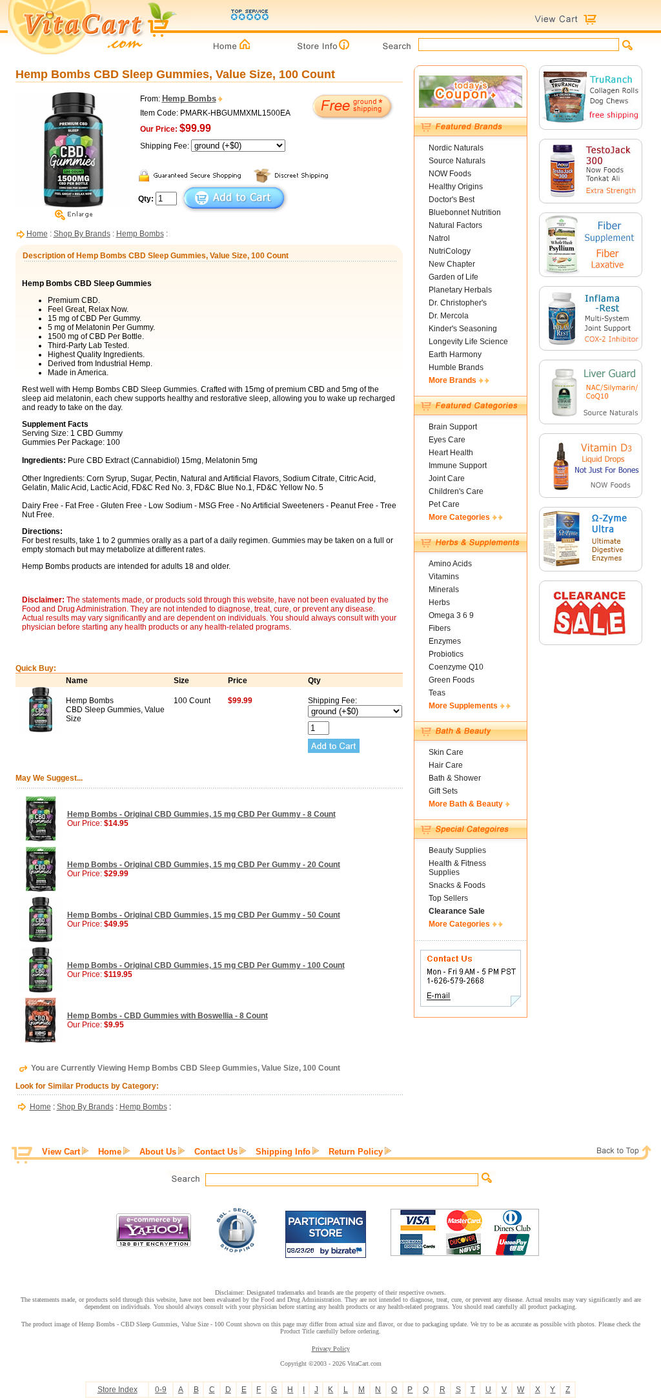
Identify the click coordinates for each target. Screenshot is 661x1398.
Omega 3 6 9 (451, 615)
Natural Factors (455, 225)
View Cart (61, 1151)
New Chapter (452, 264)
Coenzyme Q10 (456, 667)
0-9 (161, 1389)
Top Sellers (448, 898)
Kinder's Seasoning (463, 328)
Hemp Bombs (140, 233)
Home (37, 233)
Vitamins (444, 576)
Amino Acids (450, 563)
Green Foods (451, 679)
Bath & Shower (455, 778)
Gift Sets (443, 791)
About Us (157, 1151)
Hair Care (446, 765)
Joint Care (447, 478)
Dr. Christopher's (458, 302)
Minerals (444, 589)
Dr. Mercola (449, 315)
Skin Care (446, 752)
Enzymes (445, 641)
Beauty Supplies (457, 850)
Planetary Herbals (460, 289)
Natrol (439, 238)
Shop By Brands (82, 233)
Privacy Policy (331, 1348)
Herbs (439, 602)
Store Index (117, 1389)
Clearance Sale (457, 911)
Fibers (440, 628)
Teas (437, 692)
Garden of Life (453, 277)
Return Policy (356, 1151)
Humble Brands (456, 367)
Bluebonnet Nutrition (465, 212)
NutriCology (450, 251)
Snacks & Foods (457, 885)
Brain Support (453, 426)
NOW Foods (450, 173)
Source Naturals (457, 160)
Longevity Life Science (468, 341)
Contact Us (216, 1151)
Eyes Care (447, 439)
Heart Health (451, 452)
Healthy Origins (456, 186)
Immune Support (458, 465)
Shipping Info (283, 1151)
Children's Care (456, 491)
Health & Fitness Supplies (457, 868)
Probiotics (446, 654)
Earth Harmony (455, 354)
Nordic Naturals (456, 147)
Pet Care (444, 504)
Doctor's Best (451, 199)
